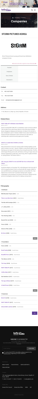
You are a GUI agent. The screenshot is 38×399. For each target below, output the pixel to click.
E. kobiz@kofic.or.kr (28, 379)
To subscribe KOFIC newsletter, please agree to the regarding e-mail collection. (18, 353)
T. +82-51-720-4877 (7, 379)
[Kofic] (4, 10)
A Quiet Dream (5, 285)
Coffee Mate (4, 272)
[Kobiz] (8, 10)
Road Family (4, 250)
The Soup (4, 263)
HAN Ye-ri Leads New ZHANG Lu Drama (12, 142)
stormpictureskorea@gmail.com (14, 100)
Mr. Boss (3, 233)
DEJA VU (3, 298)
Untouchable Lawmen (7, 306)
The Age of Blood (6, 281)
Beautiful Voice (5, 254)
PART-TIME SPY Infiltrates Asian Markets (12, 123)
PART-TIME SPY (5, 267)
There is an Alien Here (7, 198)
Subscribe (31, 348)
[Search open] (31, 10)
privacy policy (7, 353)
